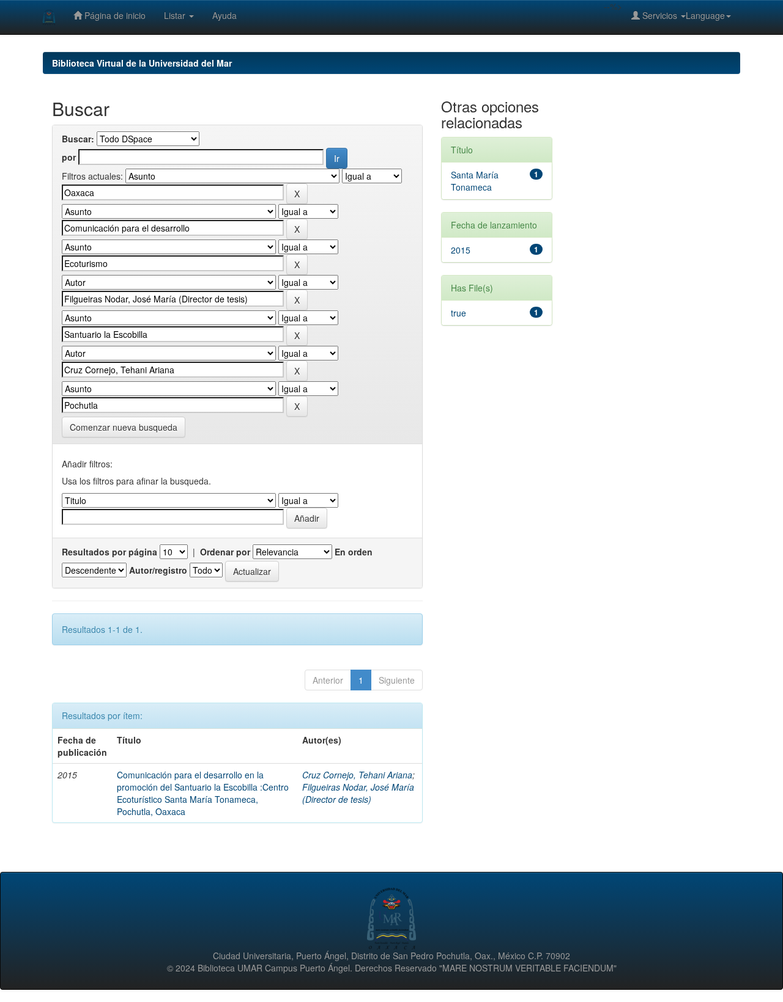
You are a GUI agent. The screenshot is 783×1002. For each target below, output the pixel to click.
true (458, 313)
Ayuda (224, 15)
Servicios (660, 15)
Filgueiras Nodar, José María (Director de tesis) (358, 793)
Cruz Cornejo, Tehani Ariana (357, 775)
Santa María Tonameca (475, 181)
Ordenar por (225, 552)
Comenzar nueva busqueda (123, 427)
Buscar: (78, 139)
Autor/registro (158, 570)
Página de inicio (114, 15)
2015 (460, 250)
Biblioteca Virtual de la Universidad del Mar (142, 63)
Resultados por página (109, 552)
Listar (176, 15)
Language (705, 15)
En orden (354, 552)
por (69, 157)
